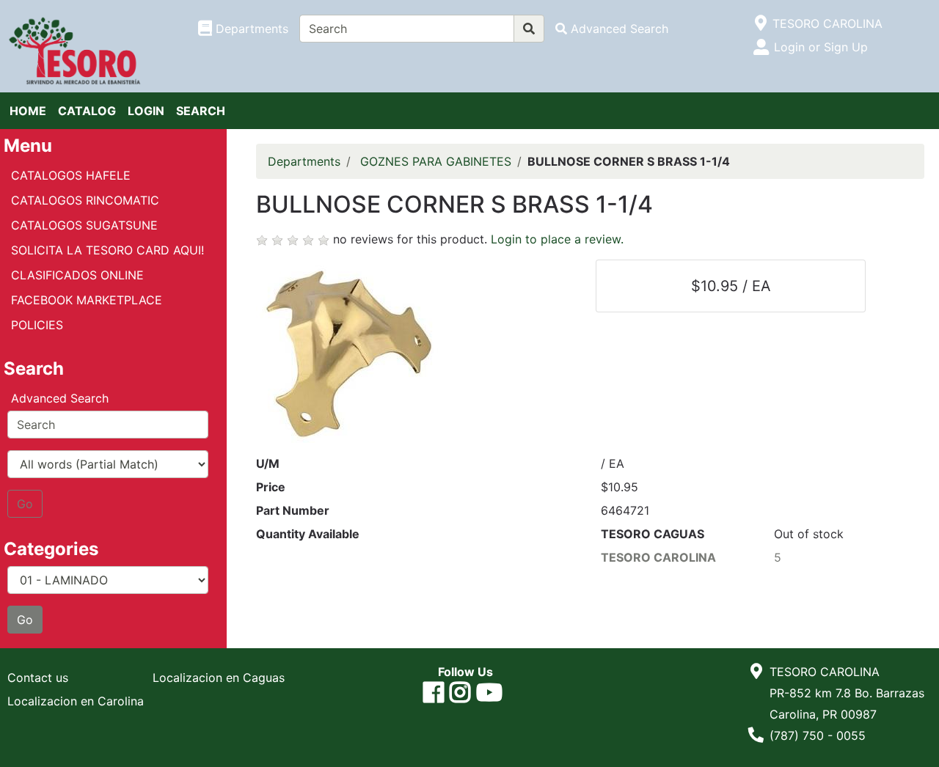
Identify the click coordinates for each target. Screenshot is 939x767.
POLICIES (37, 325)
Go (25, 503)
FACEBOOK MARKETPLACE (86, 300)
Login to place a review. (557, 239)
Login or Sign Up (821, 47)
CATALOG (87, 110)
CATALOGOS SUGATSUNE (84, 225)
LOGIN (146, 110)
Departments (304, 161)
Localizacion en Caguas (219, 677)
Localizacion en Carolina (75, 701)
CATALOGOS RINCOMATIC (85, 200)
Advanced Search (60, 398)
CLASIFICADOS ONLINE (77, 275)
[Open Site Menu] (760, 23)
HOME (28, 110)
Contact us (37, 677)
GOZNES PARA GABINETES (435, 161)
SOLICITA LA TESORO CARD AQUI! (107, 250)
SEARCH (200, 110)
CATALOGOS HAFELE (71, 175)
